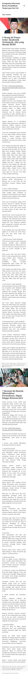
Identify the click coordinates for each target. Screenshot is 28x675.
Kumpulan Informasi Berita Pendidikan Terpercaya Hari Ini (11, 5)
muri (14, 365)
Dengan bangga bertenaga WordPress (10, 673)
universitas (8, 669)
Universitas (13, 666)
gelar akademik (5, 365)
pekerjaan (10, 668)
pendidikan (18, 365)
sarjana (22, 365)
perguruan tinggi (16, 668)
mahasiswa (4, 668)
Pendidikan (13, 363)
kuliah (23, 666)
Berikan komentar (7, 366)
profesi (21, 668)
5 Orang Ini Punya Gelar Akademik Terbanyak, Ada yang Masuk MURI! (13, 41)
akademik (21, 363)
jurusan (20, 666)
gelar (24, 363)
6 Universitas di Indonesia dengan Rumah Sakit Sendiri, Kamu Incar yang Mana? (13, 87)
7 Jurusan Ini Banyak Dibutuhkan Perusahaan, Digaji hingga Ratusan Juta (12, 394)
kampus (11, 365)
